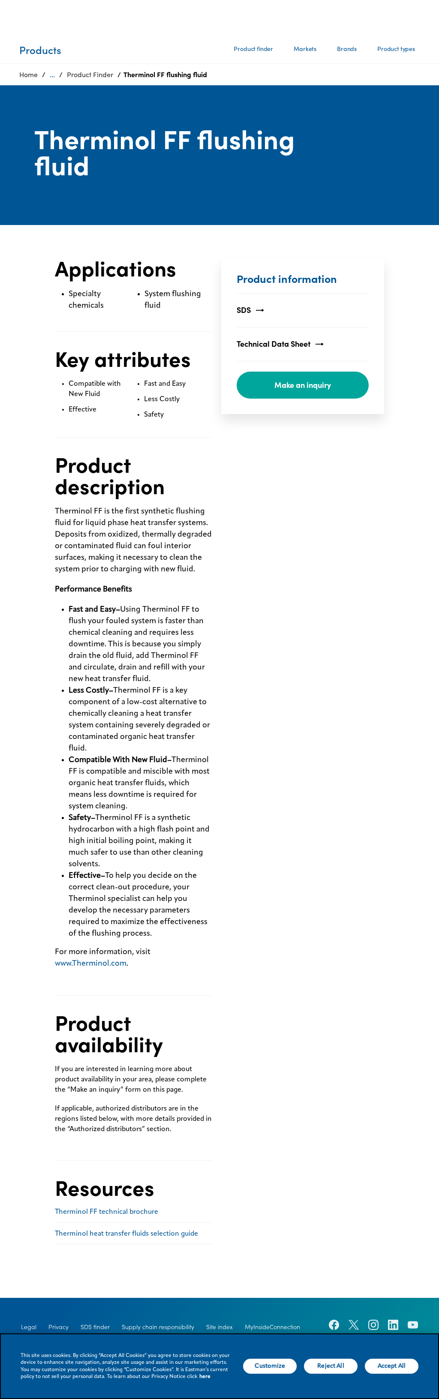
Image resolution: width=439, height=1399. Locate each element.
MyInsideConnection (272, 1327)
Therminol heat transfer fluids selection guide (126, 1234)
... (52, 74)
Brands (347, 49)
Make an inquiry (302, 385)
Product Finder (90, 74)
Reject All (330, 1366)
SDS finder (95, 1327)
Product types (396, 49)
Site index (219, 1327)
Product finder (253, 49)
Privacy (58, 1327)
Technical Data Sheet (273, 344)
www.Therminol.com (90, 963)
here (204, 1376)
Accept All (392, 1366)
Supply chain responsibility (158, 1327)
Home (28, 74)
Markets (305, 49)
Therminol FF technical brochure (106, 1212)
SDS (244, 310)
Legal (28, 1327)
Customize (270, 1366)
